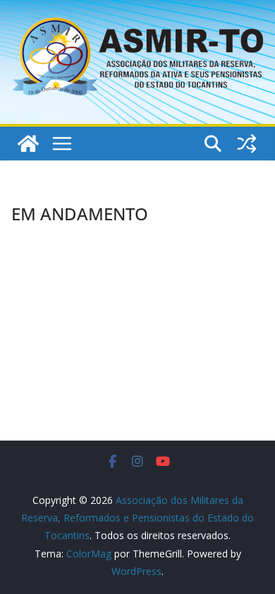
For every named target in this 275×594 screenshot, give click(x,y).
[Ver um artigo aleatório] (247, 143)
